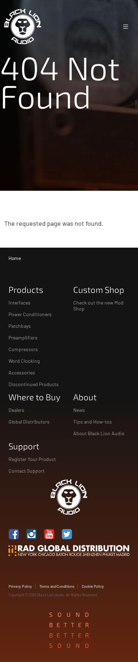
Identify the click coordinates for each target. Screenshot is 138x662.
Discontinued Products (33, 384)
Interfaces (19, 303)
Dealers (16, 410)
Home (14, 258)
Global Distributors (29, 422)
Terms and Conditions (57, 586)
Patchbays (19, 326)
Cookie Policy (93, 586)
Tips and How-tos (92, 422)
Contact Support (26, 471)
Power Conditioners (30, 314)
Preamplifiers (23, 338)
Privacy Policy (20, 586)
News (79, 410)
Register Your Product (32, 459)
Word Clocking (24, 361)
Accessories (21, 373)
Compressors (23, 349)
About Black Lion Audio (99, 433)
